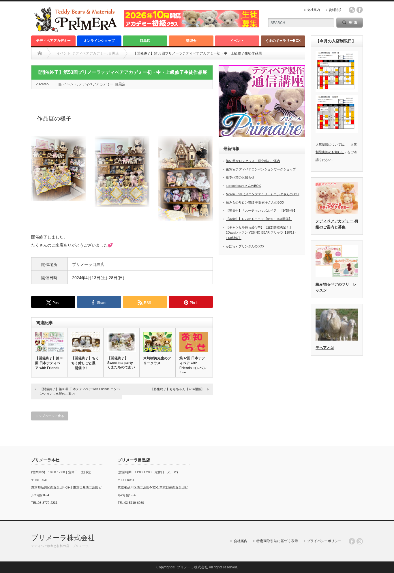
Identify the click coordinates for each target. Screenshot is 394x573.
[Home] (39, 53)
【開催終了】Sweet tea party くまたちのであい (121, 362)
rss (352, 10)
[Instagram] (360, 541)
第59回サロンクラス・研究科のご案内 (253, 161)
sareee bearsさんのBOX (243, 185)
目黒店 (145, 41)
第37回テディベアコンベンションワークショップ (261, 169)
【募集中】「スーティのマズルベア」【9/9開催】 (261, 210)
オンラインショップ (99, 41)
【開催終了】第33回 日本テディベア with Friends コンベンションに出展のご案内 (80, 391)
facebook (360, 10)
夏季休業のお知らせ (240, 177)
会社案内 (313, 10)
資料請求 (335, 10)
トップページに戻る (49, 416)
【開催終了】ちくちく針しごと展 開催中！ (85, 363)
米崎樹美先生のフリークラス (157, 360)
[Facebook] (352, 541)
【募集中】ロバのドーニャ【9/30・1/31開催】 (259, 219)
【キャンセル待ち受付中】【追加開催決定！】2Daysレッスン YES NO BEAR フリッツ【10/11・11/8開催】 (261, 233)
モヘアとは (325, 347)
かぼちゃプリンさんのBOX (245, 246)
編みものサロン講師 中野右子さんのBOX (255, 202)
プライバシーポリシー (324, 541)
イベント (237, 41)
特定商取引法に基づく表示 (277, 541)
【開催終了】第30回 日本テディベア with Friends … (49, 365)
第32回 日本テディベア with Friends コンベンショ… (193, 365)
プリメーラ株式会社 (63, 538)
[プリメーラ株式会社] (75, 30)
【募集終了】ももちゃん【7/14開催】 (177, 389)
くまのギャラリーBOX (283, 41)
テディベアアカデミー (53, 41)
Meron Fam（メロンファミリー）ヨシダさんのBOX (262, 194)
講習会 (191, 41)
